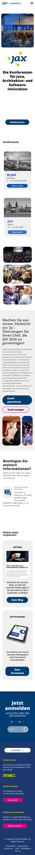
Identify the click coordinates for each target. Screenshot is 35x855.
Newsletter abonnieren (15, 826)
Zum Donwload (17, 671)
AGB (17, 848)
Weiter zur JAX (17, 232)
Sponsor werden (13, 800)
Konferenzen (17, 122)
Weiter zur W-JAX (17, 186)
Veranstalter (11, 846)
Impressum (8, 848)
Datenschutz (23, 846)
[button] (17, 750)
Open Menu (32, 3)
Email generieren (14, 400)
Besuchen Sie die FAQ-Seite (21, 488)
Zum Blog (17, 599)
